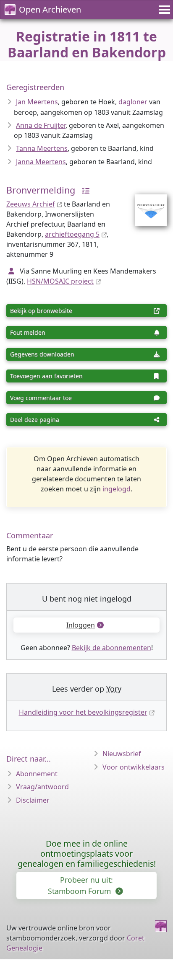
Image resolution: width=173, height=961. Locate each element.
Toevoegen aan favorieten (46, 376)
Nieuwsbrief (121, 753)
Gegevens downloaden (42, 354)
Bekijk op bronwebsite (41, 311)
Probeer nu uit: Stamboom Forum (80, 885)
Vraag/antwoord (42, 786)
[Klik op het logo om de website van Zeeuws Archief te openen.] (145, 204)
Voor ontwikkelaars (133, 767)
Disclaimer (33, 800)
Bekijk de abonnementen (111, 647)
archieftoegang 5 (72, 234)
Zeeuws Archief (30, 204)
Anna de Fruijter (41, 125)
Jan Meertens (37, 101)
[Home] (161, 926)
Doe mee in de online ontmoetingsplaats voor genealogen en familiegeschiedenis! (87, 853)
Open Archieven (50, 9)
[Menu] (163, 9)
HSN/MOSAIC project (60, 281)
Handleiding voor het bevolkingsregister (83, 712)
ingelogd (116, 488)
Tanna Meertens (42, 148)
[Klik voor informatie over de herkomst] (83, 190)
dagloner (132, 101)
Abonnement (37, 773)
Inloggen (80, 625)
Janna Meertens (41, 161)
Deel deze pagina (34, 420)
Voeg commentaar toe (41, 398)
